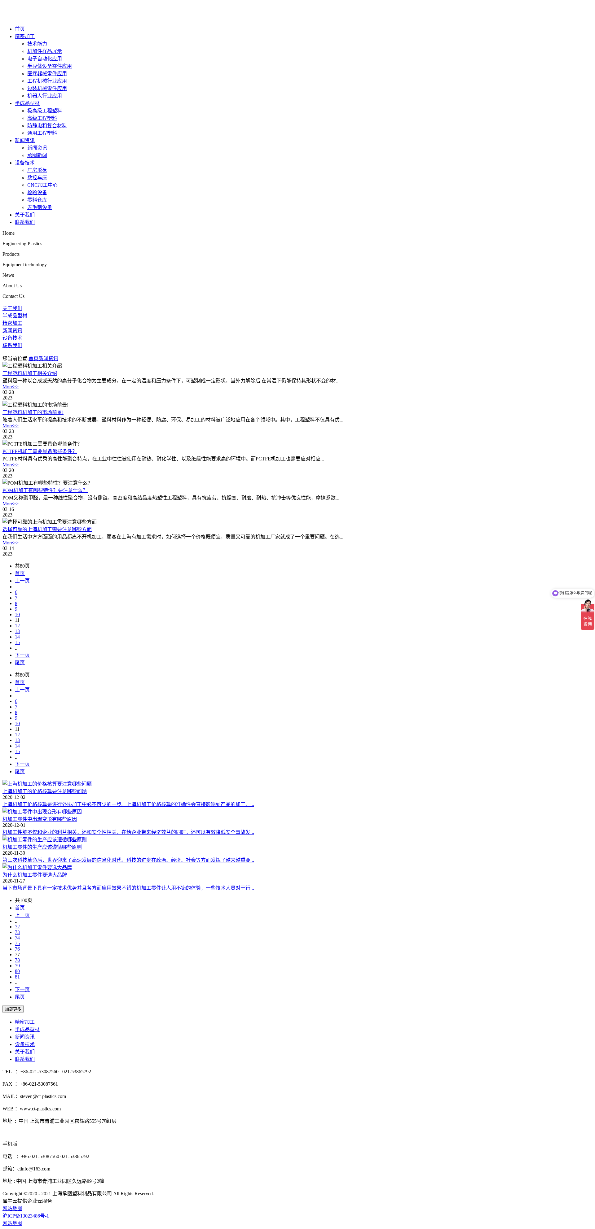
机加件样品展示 (44, 51)
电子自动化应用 (44, 58)
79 (17, 965)
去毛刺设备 (39, 207)
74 (17, 937)
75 (17, 943)
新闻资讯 (25, 140)
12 (17, 625)
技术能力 (37, 43)
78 (17, 960)
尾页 (20, 662)
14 (17, 636)
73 (17, 932)
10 (17, 614)
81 (17, 976)
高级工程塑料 (42, 118)
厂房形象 (37, 170)
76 (17, 949)
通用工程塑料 (42, 133)
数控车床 (37, 177)
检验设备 (37, 192)
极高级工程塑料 (44, 110)
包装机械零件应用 (47, 88)
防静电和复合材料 (47, 125)
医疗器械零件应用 (47, 73)
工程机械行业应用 (47, 81)
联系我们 (25, 222)
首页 (20, 29)
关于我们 (25, 214)
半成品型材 (27, 103)
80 (17, 971)
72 (17, 926)
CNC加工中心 (42, 185)
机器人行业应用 (44, 95)
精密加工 (25, 36)
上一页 (22, 580)
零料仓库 (37, 200)
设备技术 (25, 162)
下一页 (22, 655)
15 (17, 642)
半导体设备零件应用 (49, 66)
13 (17, 631)
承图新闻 (37, 155)
